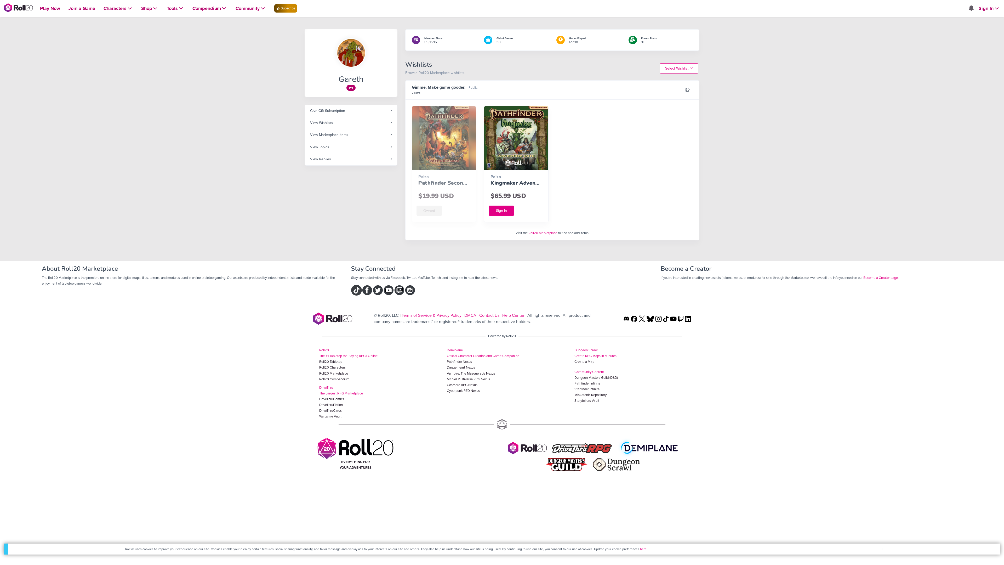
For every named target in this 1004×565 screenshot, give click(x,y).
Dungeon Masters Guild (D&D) (596, 377)
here (643, 549)
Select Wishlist (677, 68)
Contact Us (489, 315)
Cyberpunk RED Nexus (463, 390)
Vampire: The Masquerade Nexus (471, 373)
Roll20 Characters (332, 367)
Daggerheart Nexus (461, 367)
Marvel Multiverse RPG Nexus (468, 379)
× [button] (882, 548)
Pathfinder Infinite (587, 383)
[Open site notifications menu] (971, 8)
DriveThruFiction (331, 404)
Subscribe (287, 8)
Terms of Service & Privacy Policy (431, 315)
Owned (429, 210)
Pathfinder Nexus (459, 361)
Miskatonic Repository (590, 394)
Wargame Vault (330, 416)
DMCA (470, 315)
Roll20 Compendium (334, 379)
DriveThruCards (330, 410)
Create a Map (584, 361)
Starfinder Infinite (587, 389)
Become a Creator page (880, 277)
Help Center (513, 315)
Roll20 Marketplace (542, 232)
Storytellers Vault (586, 400)
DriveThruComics (331, 399)
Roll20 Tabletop (330, 361)
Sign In (501, 210)
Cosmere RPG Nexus (462, 384)
